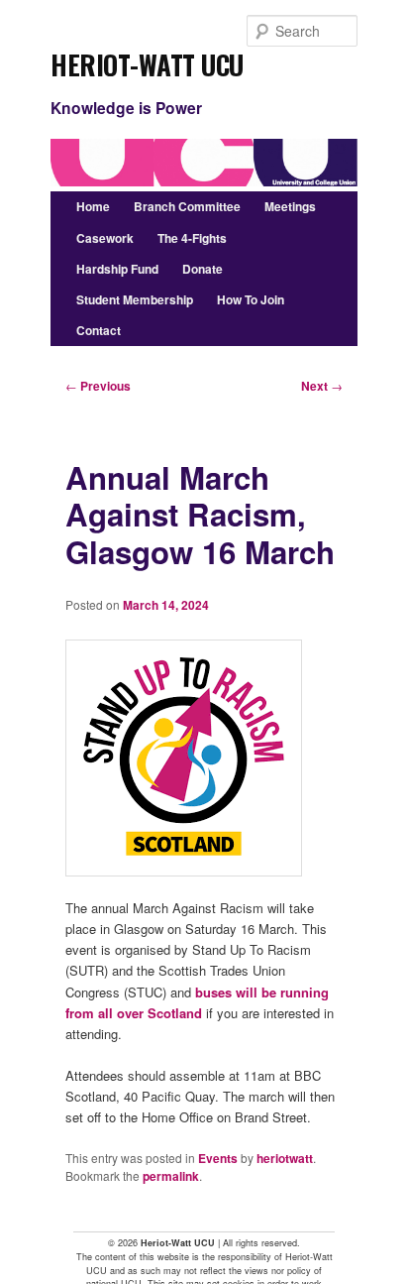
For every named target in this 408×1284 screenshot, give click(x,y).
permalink (171, 1176)
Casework (105, 238)
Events (218, 1158)
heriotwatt (284, 1158)
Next (322, 386)
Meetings (290, 206)
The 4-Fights (192, 238)
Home (93, 206)
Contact (98, 330)
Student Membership (134, 299)
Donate (202, 269)
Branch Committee (187, 206)
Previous (98, 386)
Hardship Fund (117, 269)
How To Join (250, 299)
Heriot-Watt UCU (147, 58)
